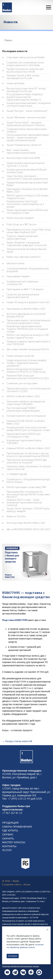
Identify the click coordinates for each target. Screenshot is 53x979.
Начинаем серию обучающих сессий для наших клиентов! (26, 468)
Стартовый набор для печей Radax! (23, 57)
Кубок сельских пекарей (17, 218)
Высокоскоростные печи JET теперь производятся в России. (24, 90)
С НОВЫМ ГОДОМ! (14, 474)
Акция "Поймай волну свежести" (22, 145)
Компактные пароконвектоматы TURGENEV (21, 442)
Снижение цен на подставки (19, 383)
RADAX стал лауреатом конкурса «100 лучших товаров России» (25, 336)
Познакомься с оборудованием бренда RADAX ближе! (26, 481)
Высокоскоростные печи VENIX (21, 158)
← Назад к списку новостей (17, 741)
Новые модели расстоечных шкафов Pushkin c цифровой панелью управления (24, 363)
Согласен (12, 956)
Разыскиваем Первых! (16, 276)
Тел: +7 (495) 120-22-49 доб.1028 (22, 798)
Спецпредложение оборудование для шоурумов (25, 270)
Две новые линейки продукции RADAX (25, 349)
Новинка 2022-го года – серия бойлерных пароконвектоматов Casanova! (22, 503)
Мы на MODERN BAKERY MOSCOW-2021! (26, 529)
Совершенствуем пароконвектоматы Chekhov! (24, 130)
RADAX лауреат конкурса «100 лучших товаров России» (25, 197)
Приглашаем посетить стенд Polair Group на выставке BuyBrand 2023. (26, 231)
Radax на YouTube (14, 516)
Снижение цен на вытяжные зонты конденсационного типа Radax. (23, 64)
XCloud (7, 850)
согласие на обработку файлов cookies (25, 946)
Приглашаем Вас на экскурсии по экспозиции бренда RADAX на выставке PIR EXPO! (26, 495)
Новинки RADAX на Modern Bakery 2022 (26, 448)
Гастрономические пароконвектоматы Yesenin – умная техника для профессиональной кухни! (25, 138)
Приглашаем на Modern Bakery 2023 (23, 309)
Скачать (8, 838)
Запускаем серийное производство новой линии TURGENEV (23, 403)
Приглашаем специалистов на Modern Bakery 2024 (25, 190)
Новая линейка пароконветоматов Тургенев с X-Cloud (23, 164)
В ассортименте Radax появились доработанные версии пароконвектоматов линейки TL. (22, 97)
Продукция (10, 822)
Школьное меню (13, 263)
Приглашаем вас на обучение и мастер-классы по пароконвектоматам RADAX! (25, 455)
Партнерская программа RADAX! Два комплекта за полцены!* (24, 461)
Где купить (10, 830)
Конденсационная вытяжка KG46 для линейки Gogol (24, 171)
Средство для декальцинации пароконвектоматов (20, 296)
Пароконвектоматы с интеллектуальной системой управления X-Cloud (26, 322)
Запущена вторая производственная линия (24, 250)
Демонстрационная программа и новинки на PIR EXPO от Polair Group (24, 370)
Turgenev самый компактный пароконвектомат (20, 237)
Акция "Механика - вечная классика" (24, 117)
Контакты (9, 846)
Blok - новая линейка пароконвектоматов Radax (19, 151)
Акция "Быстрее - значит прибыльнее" (25, 111)
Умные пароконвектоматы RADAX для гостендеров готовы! (25, 211)
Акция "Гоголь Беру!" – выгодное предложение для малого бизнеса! (23, 124)
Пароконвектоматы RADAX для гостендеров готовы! (21, 435)
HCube (27, 884)
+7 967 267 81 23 (12, 813)
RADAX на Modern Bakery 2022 (21, 396)
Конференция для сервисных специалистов (20, 283)
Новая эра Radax (13, 83)
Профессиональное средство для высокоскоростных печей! (22, 70)
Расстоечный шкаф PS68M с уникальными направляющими (21, 409)
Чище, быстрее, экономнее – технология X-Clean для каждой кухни (25, 177)
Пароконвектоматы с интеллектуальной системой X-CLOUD (26, 390)
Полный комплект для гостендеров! (23, 416)
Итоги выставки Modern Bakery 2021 (24, 523)
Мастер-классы (13, 842)
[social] (7, 972)
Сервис (7, 834)
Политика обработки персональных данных (20, 966)
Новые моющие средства (18, 356)
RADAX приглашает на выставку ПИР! (24, 487)
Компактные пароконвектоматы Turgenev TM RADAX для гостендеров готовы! (25, 329)
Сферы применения (17, 826)
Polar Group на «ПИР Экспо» (19, 224)
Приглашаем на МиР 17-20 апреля (22, 289)
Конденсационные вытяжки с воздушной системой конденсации (26, 104)
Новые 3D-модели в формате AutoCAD (25, 302)
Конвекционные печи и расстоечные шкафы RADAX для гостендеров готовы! (26, 429)
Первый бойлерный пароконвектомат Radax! (25, 184)
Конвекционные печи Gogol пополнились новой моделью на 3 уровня (23, 204)
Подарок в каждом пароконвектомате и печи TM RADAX (26, 343)
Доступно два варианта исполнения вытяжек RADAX (24, 315)
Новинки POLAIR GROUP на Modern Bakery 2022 (23, 422)
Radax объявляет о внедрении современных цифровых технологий (24, 244)
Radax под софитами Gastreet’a (21, 257)
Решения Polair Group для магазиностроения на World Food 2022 (25, 377)
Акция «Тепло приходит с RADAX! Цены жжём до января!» (25, 510)
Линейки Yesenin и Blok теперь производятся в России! (20, 77)
